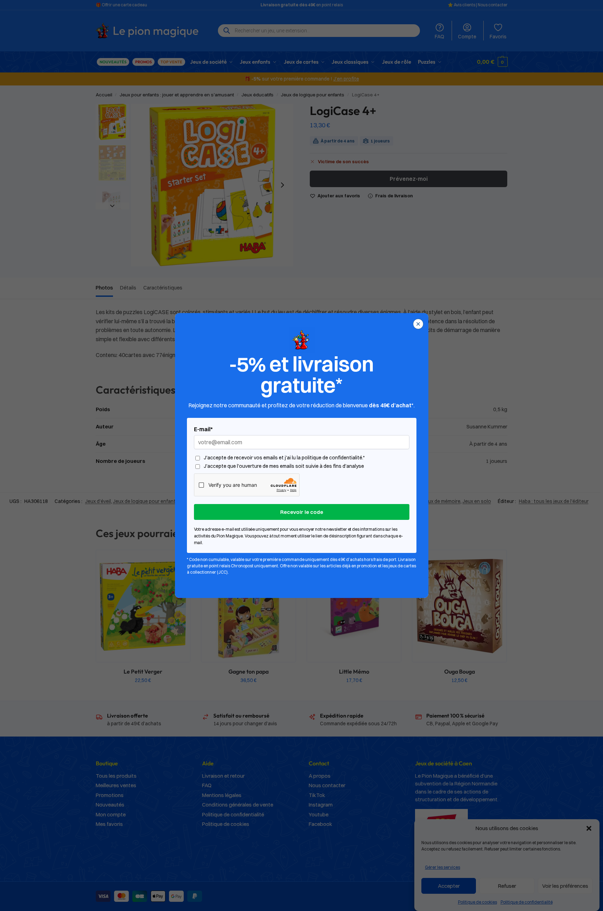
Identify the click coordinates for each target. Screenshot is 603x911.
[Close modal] (418, 324)
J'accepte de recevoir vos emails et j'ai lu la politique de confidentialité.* (284, 458)
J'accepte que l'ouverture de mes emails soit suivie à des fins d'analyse (284, 466)
